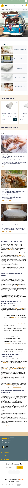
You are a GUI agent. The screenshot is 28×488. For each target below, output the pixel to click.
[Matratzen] (7, 68)
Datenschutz (13, 481)
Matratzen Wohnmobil (19, 59)
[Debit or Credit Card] (21, 485)
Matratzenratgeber (19, 86)
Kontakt (4, 419)
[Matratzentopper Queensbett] (14, 212)
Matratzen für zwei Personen (9, 368)
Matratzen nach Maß (19, 308)
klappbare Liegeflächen (16, 317)
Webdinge (21, 479)
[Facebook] (10, 472)
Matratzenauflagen (20, 77)
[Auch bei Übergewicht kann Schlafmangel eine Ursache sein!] (14, 144)
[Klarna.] (18, 485)
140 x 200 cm (5, 362)
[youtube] (18, 472)
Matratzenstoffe (4, 376)
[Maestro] (12, 485)
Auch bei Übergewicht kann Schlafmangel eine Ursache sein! (13, 156)
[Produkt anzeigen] (15, 119)
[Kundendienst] (12, 438)
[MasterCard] (6, 485)
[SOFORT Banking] (15, 485)
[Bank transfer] (24, 485)
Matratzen (19, 68)
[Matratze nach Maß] (11, 6)
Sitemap (17, 481)
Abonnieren (20, 467)
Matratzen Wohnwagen (20, 49)
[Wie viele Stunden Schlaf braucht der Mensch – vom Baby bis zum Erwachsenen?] (14, 179)
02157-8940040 (7, 442)
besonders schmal (21, 255)
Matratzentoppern (17, 387)
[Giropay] (9, 485)
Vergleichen (6, 122)
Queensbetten (7, 319)
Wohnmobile (9, 249)
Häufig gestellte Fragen (8, 440)
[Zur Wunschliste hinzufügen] (16, 102)
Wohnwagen (19, 285)
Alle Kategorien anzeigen (6, 92)
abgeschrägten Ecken (19, 323)
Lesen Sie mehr (4, 425)
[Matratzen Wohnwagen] (7, 50)
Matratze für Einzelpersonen (21, 367)
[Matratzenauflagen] (7, 77)
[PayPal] (3, 485)
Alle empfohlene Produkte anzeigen (8, 127)
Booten (2, 286)
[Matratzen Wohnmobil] (7, 59)
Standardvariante (18, 278)
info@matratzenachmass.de (9, 443)
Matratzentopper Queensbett (10, 225)
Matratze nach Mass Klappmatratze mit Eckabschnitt (9, 112)
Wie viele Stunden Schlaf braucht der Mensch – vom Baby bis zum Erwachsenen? (14, 191)
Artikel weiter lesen (6, 166)
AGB (9, 481)
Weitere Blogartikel (5, 235)
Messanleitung (7, 343)
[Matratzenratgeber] (7, 87)
